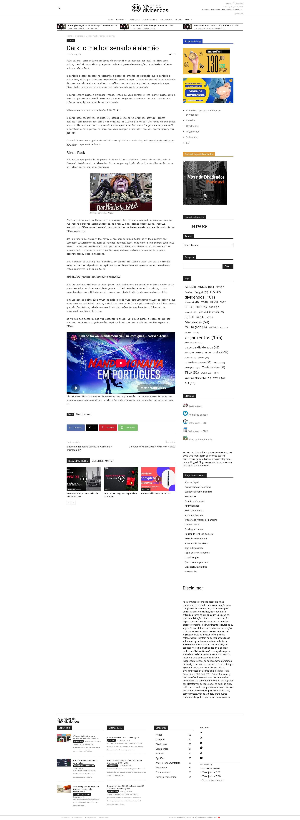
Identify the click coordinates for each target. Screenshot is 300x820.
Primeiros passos (198, 414)
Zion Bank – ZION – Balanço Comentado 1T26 (152, 25)
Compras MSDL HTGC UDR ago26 (123, 737)
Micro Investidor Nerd (196, 538)
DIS (215, 292)
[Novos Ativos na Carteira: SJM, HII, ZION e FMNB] (187, 26)
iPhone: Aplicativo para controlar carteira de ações (86, 737)
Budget (201, 292)
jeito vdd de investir (211, 311)
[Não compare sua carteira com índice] (64, 763)
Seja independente (194, 547)
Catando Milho (192, 524)
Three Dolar (191, 571)
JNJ (189, 317)
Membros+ (197, 322)
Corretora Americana (82, 794)
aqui (131, 79)
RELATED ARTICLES (78, 461)
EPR (204, 302)
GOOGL (214, 307)
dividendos (200, 297)
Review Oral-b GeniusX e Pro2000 (156, 493)
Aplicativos (78, 741)
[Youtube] (201, 757)
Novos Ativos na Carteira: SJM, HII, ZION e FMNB (216, 25)
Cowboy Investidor (194, 529)
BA (188, 292)
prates (203, 357)
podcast (220, 352)
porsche (190, 357)
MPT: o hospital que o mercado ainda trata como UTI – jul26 (124, 761)
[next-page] (73, 503)
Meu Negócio (196, 327)
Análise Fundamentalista (84, 766)
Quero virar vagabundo (196, 562)
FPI (189, 307)
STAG (189, 367)
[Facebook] (201, 732)
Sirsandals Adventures (196, 566)
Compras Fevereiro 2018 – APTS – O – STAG (152, 446)
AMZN (206, 286)
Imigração (190, 312)
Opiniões (79, 36)
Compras (111, 740)
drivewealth (192, 302)
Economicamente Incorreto (198, 491)
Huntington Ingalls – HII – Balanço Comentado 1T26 (92, 25)
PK (208, 352)
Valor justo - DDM (198, 431)
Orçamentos (193, 131)
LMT (209, 317)
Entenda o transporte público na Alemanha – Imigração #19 (89, 448)
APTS (220, 287)
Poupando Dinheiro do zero (199, 533)
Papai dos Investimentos (197, 552)
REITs (219, 362)
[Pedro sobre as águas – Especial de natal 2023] (121, 479)
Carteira (190, 120)
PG (199, 352)
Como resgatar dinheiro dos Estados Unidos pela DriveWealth (86, 789)
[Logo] (150, 8)
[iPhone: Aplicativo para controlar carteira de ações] (64, 738)
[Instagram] (201, 737)
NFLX (224, 327)
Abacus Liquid (192, 482)
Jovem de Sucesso (194, 510)
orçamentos (203, 337)
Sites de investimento (200, 439)
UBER (206, 372)
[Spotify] (201, 747)
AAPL (190, 286)
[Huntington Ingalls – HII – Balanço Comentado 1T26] (61, 26)
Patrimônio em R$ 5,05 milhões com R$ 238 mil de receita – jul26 (125, 787)
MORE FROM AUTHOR (102, 461)
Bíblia (107, 489)
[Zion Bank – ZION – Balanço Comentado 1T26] (124, 26)
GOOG (201, 306)
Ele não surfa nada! (194, 501)
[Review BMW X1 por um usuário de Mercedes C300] (84, 479)
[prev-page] (68, 503)
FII (223, 302)
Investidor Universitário (196, 543)
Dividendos (192, 125)
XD (187, 142)
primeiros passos (198, 362)
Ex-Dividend (195, 406)
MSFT (213, 327)
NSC (188, 332)
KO (200, 317)
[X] (201, 752)
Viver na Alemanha (198, 378)
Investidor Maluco (194, 515)
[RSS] (201, 742)
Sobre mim (192, 137)
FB (214, 302)
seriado (87, 414)
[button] (59, 8)
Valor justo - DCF (197, 422)
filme (78, 414)
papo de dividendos (202, 347)
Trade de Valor (213, 367)
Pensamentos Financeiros (198, 486)
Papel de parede (193, 342)
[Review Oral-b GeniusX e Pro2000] (158, 479)
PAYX (189, 352)
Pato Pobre (190, 496)
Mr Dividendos (192, 505)
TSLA (192, 372)
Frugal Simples (192, 557)
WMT (219, 377)
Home (69, 36)
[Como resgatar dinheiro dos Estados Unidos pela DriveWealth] (64, 789)
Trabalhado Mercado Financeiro (201, 519)
